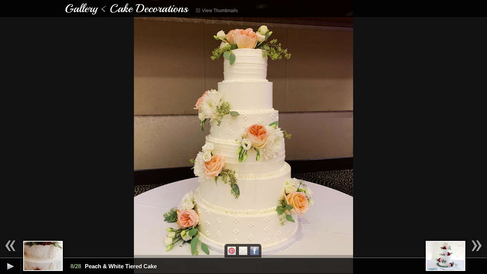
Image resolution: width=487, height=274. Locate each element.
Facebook (254, 251)
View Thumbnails (219, 10)
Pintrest (232, 251)
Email (243, 251)
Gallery (81, 8)
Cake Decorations (149, 8)
